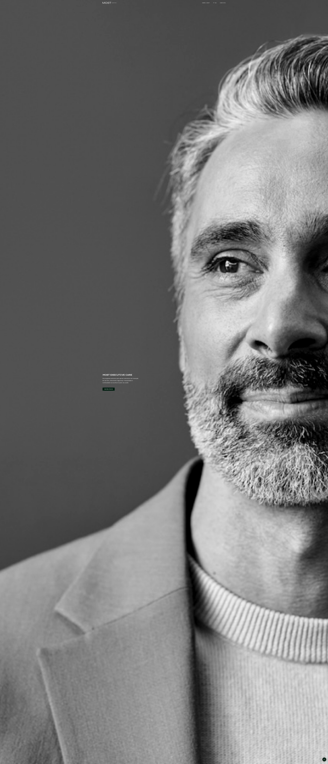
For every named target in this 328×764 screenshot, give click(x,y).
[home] (109, 3)
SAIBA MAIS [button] (108, 389)
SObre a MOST (206, 2)
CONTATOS (223, 2)
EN (215, 2)
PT (214, 2)
